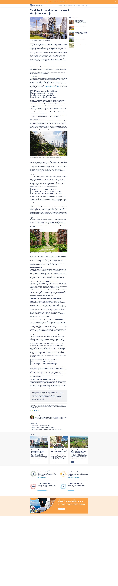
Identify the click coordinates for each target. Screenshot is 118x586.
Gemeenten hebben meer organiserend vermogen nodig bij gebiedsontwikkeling (80, 21)
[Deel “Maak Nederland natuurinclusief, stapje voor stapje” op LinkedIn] (36, 410)
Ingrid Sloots (33, 40)
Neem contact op (71, 490)
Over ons (82, 5)
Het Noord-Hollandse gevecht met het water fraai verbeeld (80, 44)
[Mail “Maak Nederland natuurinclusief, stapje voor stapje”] (38, 410)
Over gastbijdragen (41, 477)
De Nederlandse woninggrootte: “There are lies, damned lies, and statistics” (81, 27)
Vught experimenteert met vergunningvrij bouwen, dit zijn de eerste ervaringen (78, 451)
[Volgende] (87, 434)
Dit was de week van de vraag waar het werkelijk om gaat (59, 450)
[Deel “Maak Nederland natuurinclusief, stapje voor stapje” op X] (30, 410)
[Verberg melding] (116, 2)
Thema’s (78, 5)
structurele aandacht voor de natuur (52, 86)
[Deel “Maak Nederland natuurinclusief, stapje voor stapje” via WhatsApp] (32, 410)
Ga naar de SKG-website (42, 490)
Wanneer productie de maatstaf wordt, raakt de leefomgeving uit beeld (37, 451)
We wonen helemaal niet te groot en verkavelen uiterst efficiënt (81, 33)
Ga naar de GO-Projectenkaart (73, 477)
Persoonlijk (32, 44)
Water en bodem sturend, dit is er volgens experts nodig (80, 39)
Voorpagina (60, 5)
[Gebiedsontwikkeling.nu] (43, 5)
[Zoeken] (87, 5)
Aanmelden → (61, 508)
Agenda (65, 5)
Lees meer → (71, 1)
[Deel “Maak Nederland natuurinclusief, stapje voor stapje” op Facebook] (34, 410)
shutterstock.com (35, 407)
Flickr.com (52, 252)
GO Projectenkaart (71, 5)
